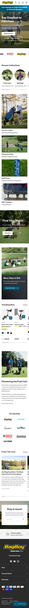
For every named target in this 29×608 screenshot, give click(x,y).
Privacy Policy (5, 601)
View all (25, 305)
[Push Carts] (7, 75)
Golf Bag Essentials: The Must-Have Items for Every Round (13, 473)
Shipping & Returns (6, 604)
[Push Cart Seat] (20, 314)
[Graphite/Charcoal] (3, 333)
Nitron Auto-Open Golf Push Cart (7, 325)
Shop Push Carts (8, 33)
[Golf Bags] (20, 75)
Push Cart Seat (19, 324)
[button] (23, 2)
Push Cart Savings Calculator (12, 38)
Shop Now (7, 233)
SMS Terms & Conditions (7, 602)
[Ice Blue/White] (5, 333)
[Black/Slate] (8, 333)
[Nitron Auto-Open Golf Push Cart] (7, 314)
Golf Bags (20, 83)
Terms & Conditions (13, 601)
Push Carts (7, 83)
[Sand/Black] (11, 333)
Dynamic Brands (8, 598)
